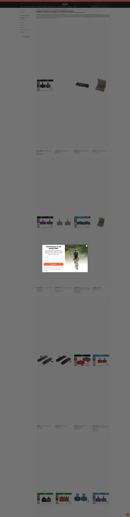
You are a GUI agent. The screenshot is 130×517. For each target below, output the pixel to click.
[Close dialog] (86, 246)
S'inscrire (53, 264)
